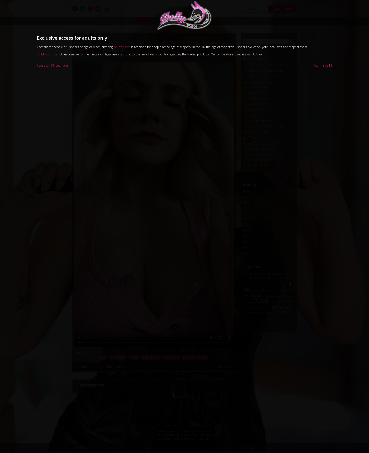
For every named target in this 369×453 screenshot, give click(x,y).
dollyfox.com (121, 47)
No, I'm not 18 (322, 65)
